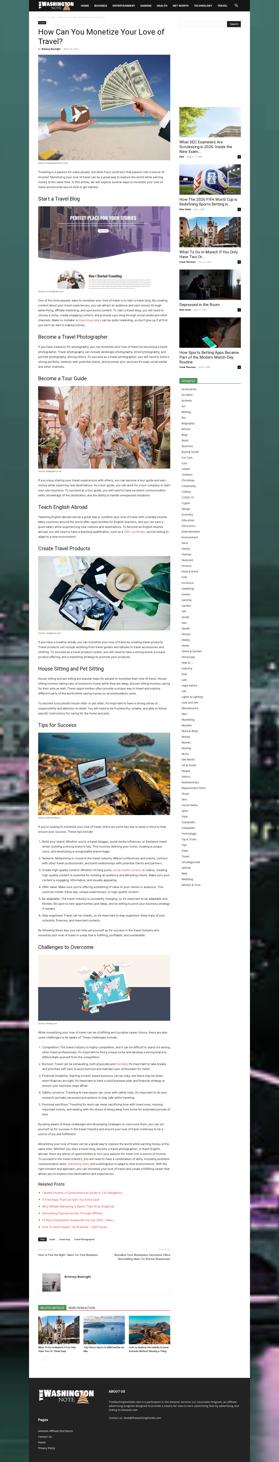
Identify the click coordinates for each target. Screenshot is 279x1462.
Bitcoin (186, 429)
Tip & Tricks (189, 839)
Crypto (186, 503)
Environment (190, 537)
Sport (185, 811)
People (186, 771)
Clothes (186, 491)
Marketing (188, 719)
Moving (186, 748)
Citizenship (189, 486)
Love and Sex (190, 702)
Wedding (187, 879)
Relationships (190, 782)
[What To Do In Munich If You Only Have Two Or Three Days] (59, 1330)
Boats (185, 440)
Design (186, 509)
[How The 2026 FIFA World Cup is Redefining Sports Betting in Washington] (210, 179)
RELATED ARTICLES (52, 1307)
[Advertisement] (210, 68)
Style (185, 816)
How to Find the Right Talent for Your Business (68, 1255)
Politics (186, 776)
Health (162, 5)
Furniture (188, 583)
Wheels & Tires (191, 885)
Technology (203, 5)
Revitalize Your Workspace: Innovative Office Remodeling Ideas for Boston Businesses (142, 1257)
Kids (184, 674)
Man (184, 714)
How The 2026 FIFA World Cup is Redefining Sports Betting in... (208, 201)
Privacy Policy (46, 1448)
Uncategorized (191, 862)
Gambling (188, 588)
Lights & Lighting (192, 697)
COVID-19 (188, 497)
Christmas (188, 480)
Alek (181, 156)
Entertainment (124, 5)
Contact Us (45, 1436)
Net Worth (181, 5)
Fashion (187, 554)
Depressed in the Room (199, 304)
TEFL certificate (134, 532)
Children (187, 474)
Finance (187, 566)
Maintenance (190, 708)
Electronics (188, 526)
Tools (185, 850)
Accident (187, 395)
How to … (187, 662)
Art (183, 406)
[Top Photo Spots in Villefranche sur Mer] (104, 1330)
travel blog (64, 1239)
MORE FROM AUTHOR (82, 1307)
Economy (187, 514)
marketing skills (78, 1164)
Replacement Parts (194, 788)
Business (100, 5)
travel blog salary (89, 320)
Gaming (145, 5)
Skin (184, 799)
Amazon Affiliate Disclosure (55, 1431)
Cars (184, 463)
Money (186, 737)
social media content (127, 870)
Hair (184, 623)
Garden (186, 605)
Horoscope (188, 657)
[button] (236, 6)
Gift (184, 611)
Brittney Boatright (51, 48)
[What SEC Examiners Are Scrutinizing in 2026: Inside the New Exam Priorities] (210, 122)
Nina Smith (185, 209)
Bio (184, 417)
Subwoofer (188, 822)
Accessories (189, 389)
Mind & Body (190, 731)
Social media (190, 805)
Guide (52, 1239)
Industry (187, 668)
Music (185, 754)
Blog (184, 434)
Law (184, 680)
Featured (187, 560)
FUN (184, 577)
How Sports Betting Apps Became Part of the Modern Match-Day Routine (209, 357)
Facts (185, 543)
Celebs (186, 469)
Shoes (185, 793)
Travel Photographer (84, 1239)
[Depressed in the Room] (210, 285)
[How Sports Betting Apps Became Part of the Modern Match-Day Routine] (210, 332)
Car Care (187, 457)
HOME (85, 5)
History (186, 634)
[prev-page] (40, 1358)
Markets (187, 725)
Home (41, 17)
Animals (187, 400)
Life (184, 691)
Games (186, 594)
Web (184, 873)
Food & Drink (190, 571)
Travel (222, 5)
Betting (186, 412)
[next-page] (46, 1358)
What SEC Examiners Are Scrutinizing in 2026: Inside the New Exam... (205, 147)
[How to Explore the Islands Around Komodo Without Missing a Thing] (149, 1330)
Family (186, 548)
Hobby (186, 640)
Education (188, 520)
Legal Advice (189, 685)
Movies (186, 742)
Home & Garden (192, 651)
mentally (121, 1064)
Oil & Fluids (189, 765)
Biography (188, 423)
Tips (184, 845)
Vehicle (186, 868)
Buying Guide (190, 452)
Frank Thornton (187, 261)
